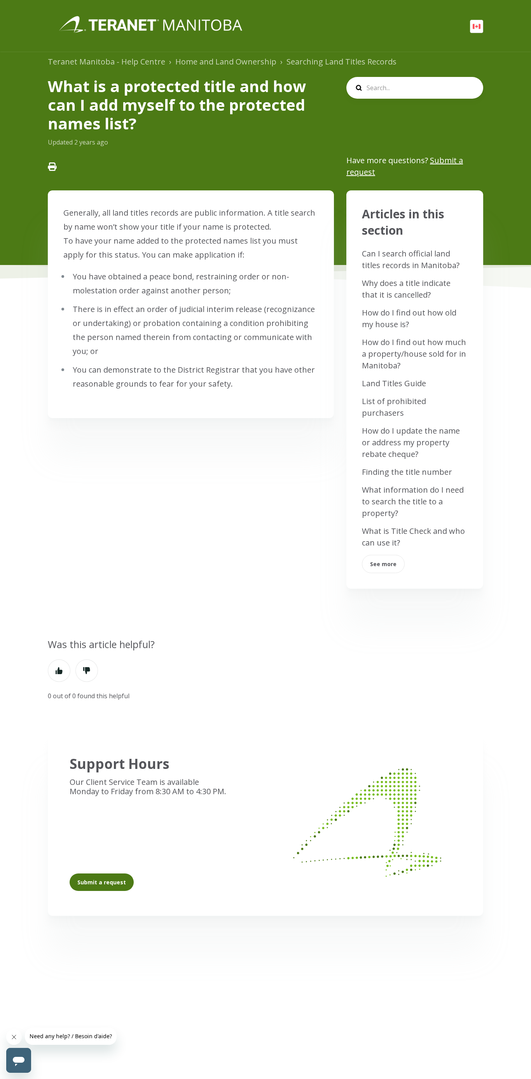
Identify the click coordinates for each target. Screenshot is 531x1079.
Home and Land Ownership (225, 61)
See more (383, 564)
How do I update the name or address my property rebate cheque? (411, 442)
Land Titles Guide (394, 383)
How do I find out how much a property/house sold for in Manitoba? (414, 354)
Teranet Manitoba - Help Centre (106, 61)
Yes (59, 670)
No (86, 670)
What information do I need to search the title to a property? (413, 501)
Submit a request (101, 882)
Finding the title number (407, 472)
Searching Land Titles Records (341, 61)
